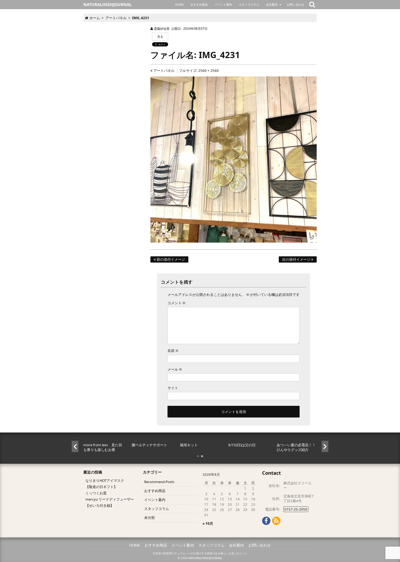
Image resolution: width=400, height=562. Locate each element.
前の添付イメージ (170, 259)
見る (160, 37)
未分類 (149, 517)
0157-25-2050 (295, 509)
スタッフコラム (249, 4)
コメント (176, 302)
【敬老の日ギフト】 (101, 486)
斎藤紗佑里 (162, 28)
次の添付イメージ (296, 259)
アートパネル (163, 70)
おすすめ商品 (199, 4)
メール (175, 369)
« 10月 (207, 523)
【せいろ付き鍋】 (99, 505)
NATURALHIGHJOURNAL (205, 558)
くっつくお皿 (96, 493)
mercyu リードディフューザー (109, 499)
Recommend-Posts (159, 481)
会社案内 (272, 4)
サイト (173, 387)
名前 (173, 350)
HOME (179, 4)
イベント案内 (223, 4)
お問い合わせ (295, 4)
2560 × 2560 (208, 70)
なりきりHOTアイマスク (104, 480)
